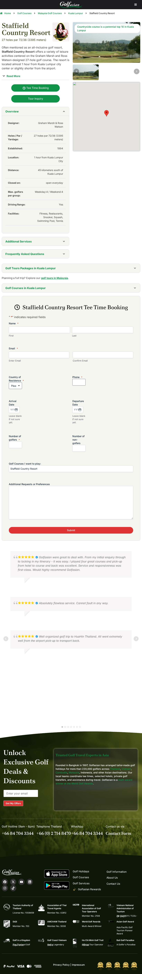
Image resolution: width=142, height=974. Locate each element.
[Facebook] (5, 882)
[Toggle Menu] (135, 4)
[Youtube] (21, 882)
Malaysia (74, 772)
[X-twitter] (13, 882)
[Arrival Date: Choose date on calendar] (16, 410)
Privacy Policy (61, 964)
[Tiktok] (13, 888)
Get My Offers (13, 803)
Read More (13, 76)
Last (74, 335)
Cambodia (61, 772)
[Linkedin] (30, 882)
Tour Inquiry (35, 98)
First (11, 335)
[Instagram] (5, 888)
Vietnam (126, 768)
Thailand (115, 768)
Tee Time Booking (37, 88)
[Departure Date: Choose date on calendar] (80, 410)
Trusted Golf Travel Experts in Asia (82, 755)
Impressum (78, 964)
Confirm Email (80, 360)
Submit (71, 530)
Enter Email (15, 360)
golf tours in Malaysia (54, 278)
